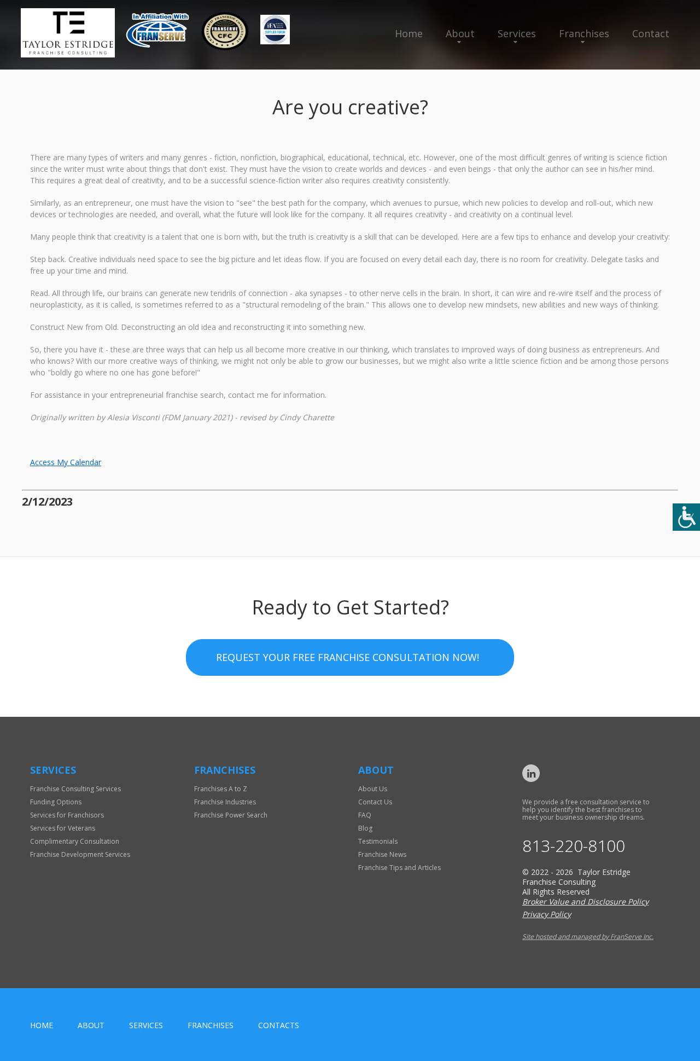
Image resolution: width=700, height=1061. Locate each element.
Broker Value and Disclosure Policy (585, 901)
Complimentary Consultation (74, 841)
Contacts (278, 1025)
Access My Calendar (65, 462)
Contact (650, 33)
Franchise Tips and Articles (399, 867)
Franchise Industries (225, 802)
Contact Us (375, 802)
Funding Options (55, 802)
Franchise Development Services (80, 854)
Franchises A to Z (220, 788)
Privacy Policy (546, 914)
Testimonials (378, 841)
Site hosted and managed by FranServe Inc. (588, 936)
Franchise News (382, 854)
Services (517, 33)
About (460, 33)
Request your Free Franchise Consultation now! (347, 657)
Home (409, 33)
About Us (372, 788)
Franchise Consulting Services (75, 788)
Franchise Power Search (230, 815)
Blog (365, 828)
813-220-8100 (573, 846)
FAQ (364, 815)
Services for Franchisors (67, 815)
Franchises (584, 33)
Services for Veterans (62, 828)
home (41, 1025)
